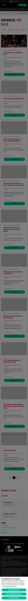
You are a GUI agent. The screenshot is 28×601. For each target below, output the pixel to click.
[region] (14, 589)
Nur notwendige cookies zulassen (14, 594)
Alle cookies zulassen (14, 597)
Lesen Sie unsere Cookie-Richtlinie (9, 586)
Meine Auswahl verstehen (14, 590)
